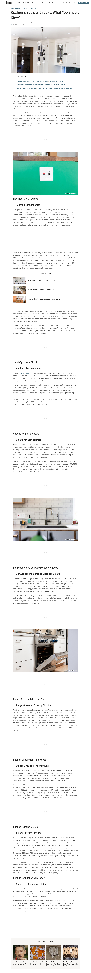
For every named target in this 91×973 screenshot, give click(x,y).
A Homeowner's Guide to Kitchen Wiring (41, 290)
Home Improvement (23, 3)
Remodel (26, 8)
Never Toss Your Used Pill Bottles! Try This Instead (36, 964)
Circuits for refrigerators (57, 81)
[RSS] (75, 3)
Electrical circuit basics (24, 81)
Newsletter (84, 2)
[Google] (72, 3)
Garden (50, 3)
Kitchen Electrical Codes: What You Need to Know (44, 299)
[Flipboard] (69, 3)
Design (34, 3)
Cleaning (42, 3)
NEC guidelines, (26, 373)
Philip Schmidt (17, 22)
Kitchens (33, 8)
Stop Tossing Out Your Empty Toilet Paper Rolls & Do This (70, 964)
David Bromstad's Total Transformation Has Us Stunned (19, 964)
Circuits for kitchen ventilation (63, 88)
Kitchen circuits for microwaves (26, 88)
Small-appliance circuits (40, 81)
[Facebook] (64, 3)
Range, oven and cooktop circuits (55, 84)
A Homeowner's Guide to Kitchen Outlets (41, 280)
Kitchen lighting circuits (45, 88)
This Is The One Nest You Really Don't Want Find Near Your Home (53, 964)
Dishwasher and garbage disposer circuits (30, 84)
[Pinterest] (66, 3)
